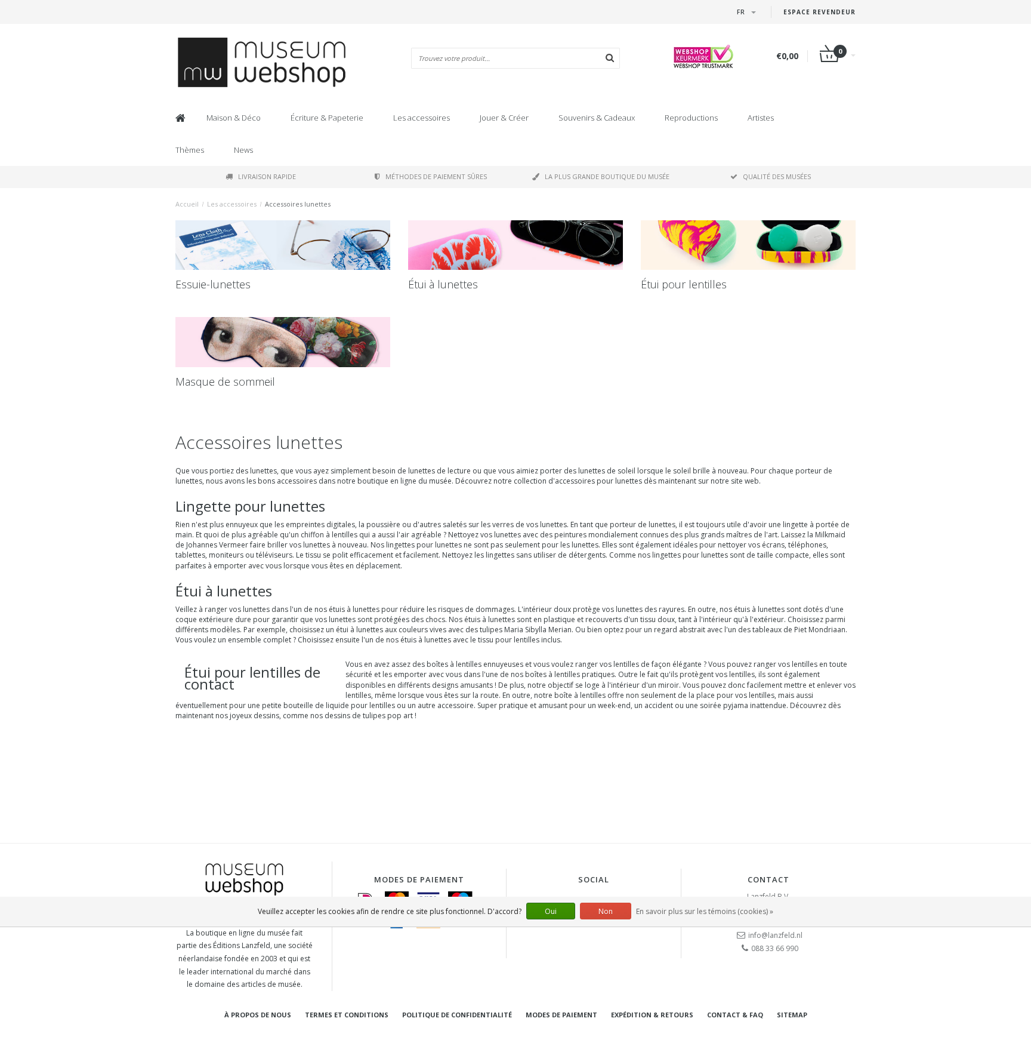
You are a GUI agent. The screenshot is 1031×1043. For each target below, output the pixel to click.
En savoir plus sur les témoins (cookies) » (704, 911)
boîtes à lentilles (552, 674)
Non (605, 911)
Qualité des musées (777, 176)
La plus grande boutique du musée (607, 176)
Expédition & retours (652, 1014)
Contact (768, 879)
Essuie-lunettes (213, 284)
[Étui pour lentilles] (748, 245)
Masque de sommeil (225, 381)
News (243, 149)
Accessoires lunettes (298, 203)
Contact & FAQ (735, 1014)
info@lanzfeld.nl (775, 935)
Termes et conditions (346, 1014)
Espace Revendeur (819, 12)
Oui (551, 911)
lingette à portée (811, 524)
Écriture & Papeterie (327, 117)
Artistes (761, 117)
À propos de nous (257, 1014)
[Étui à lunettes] (515, 245)
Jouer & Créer (504, 117)
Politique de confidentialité (457, 1014)
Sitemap (792, 1014)
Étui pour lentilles (684, 284)
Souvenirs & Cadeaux (596, 117)
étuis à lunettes (354, 609)
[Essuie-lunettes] (282, 245)
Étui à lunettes (443, 284)
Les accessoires (421, 117)
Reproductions (691, 117)
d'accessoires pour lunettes (595, 481)
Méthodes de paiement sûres (436, 176)
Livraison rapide (267, 176)
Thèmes (189, 149)
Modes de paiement (561, 1014)
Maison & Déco (233, 117)
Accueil (187, 203)
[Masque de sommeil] (282, 342)
